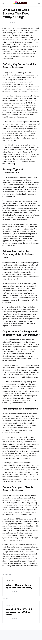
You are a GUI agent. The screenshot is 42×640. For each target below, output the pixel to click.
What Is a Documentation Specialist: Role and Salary (19, 586)
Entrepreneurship (11, 605)
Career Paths (9, 580)
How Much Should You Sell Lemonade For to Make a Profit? (19, 612)
